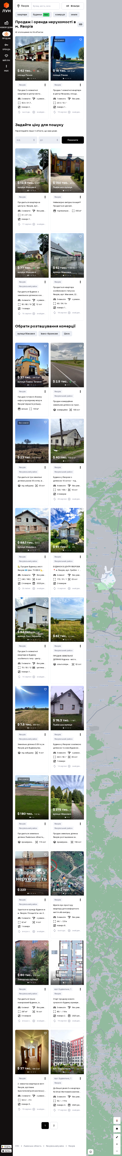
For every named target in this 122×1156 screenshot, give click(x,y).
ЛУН (17, 1146)
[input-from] (26, 140)
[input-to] (50, 140)
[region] (104, 578)
